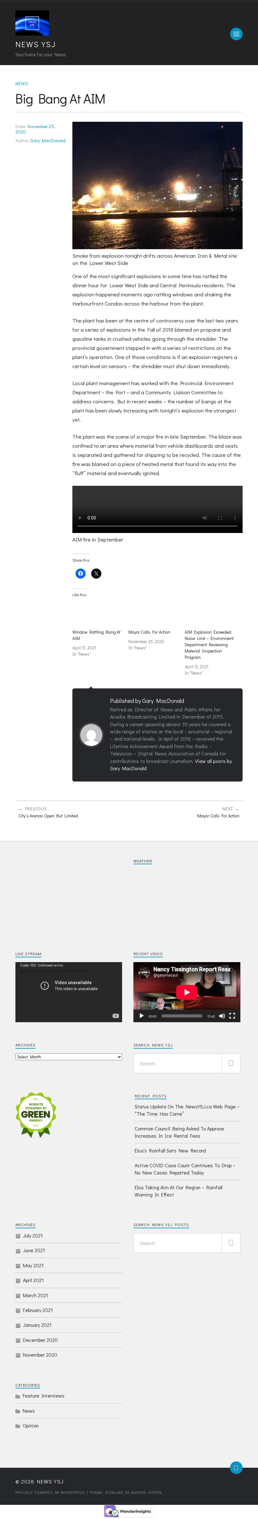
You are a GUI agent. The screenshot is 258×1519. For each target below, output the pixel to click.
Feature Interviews (43, 1395)
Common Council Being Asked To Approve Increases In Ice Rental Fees (179, 1132)
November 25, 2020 (35, 129)
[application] (68, 992)
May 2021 (33, 1265)
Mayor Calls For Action (149, 632)
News (21, 84)
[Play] (141, 1016)
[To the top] (236, 1467)
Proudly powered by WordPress (50, 1492)
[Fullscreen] (232, 1016)
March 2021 (35, 1295)
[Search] (231, 1063)
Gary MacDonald (47, 140)
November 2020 (40, 1354)
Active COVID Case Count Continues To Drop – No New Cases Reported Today (185, 1168)
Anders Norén (146, 1492)
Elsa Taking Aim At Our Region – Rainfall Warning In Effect (178, 1190)
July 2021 (33, 1235)
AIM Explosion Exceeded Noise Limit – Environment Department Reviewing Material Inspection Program (209, 644)
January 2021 (37, 1324)
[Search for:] (186, 1063)
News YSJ (35, 44)
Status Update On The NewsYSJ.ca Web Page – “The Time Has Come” (187, 1110)
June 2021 (34, 1250)
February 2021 (38, 1310)
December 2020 (40, 1340)
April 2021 (33, 1280)
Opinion (31, 1425)
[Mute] (222, 1016)
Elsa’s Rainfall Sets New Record (170, 1150)
